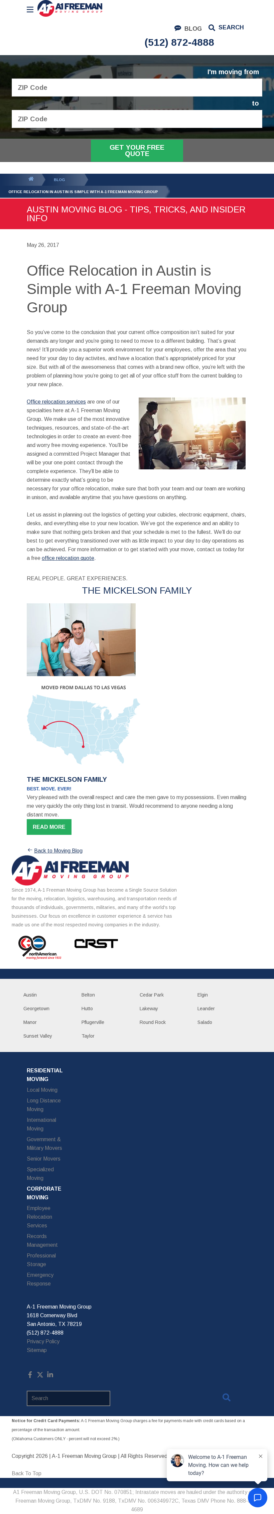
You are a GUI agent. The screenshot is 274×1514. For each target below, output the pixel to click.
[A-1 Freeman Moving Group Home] (69, 8)
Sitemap (37, 1350)
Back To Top (26, 1473)
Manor (30, 1022)
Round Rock (153, 1022)
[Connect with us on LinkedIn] (50, 1376)
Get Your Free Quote (137, 150)
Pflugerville (93, 1022)
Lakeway (149, 1008)
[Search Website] (227, 1398)
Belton (88, 995)
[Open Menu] (30, 9)
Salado (204, 1022)
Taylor (88, 1036)
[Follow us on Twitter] (40, 1376)
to (255, 103)
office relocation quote (68, 558)
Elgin (202, 995)
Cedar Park (152, 995)
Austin (30, 995)
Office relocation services (56, 402)
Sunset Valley (37, 1036)
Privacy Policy (43, 1341)
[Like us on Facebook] (30, 1376)
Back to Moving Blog (58, 851)
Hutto (87, 1008)
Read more (49, 827)
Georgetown (36, 1008)
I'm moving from (233, 71)
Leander (206, 1008)
